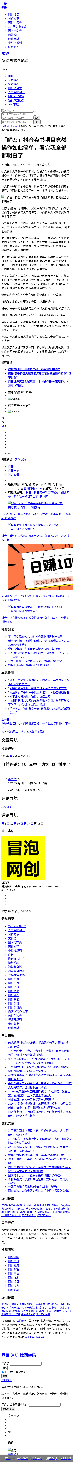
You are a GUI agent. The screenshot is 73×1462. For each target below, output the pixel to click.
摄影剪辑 (13, 962)
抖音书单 (13, 470)
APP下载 (13, 104)
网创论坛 (13, 14)
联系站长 (13, 47)
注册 (4, 3)
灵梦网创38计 (53, 1304)
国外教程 (13, 34)
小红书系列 (15, 42)
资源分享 (13, 1023)
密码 (4, 1367)
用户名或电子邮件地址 (15, 1404)
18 (31, 164)
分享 (4, 426)
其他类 (12, 938)
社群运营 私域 (16, 975)
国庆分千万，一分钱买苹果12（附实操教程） (35, 1175)
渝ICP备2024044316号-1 (39, 1337)
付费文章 (13, 18)
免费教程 (13, 84)
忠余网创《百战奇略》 (13, 1208)
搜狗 (37, 122)
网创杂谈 (13, 999)
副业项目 (31, 1205)
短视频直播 (15, 966)
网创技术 (13, 991)
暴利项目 (21, 1212)
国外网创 (60, 1208)
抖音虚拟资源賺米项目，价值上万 (30, 696)
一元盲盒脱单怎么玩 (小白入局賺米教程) (32, 1186)
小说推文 (21, 1205)
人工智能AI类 (16, 92)
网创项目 (13, 1003)
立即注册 (6, 1380)
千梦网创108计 (52, 1205)
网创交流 (12, 126)
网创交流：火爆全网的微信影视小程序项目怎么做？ (39, 1190)
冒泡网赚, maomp (34, 488)
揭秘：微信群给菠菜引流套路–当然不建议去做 (36, 1155)
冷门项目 (44, 1307)
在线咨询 (13, 1454)
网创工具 (13, 983)
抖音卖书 (13, 474)
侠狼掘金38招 (8, 1205)
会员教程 (13, 80)
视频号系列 (15, 1019)
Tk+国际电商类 (17, 26)
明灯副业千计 (29, 1215)
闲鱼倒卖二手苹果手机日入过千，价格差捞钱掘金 (39, 692)
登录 (4, 7)
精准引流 (32, 1212)
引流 (54, 1212)
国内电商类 (15, 30)
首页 (11, 76)
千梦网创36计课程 (35, 1208)
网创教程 (13, 995)
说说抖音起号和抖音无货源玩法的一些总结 (34, 648)
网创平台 (13, 987)
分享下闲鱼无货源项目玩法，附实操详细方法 (35, 661)
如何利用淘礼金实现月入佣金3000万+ (30, 665)
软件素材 (13, 38)
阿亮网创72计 (44, 1212)
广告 (11, 954)
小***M (12, 779)
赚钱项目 (11, 1212)
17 (28, 823)
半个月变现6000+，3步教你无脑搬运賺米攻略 (35, 636)
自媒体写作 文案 (18, 1011)
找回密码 (28, 1355)
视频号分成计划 (12, 1215)
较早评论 (6, 806)
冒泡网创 (21, 1320)
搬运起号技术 (16, 96)
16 (18, 823)
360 (36, 118)
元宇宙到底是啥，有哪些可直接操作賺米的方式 (38, 688)
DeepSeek (65, 1205)
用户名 (5, 1363)
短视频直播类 (16, 100)
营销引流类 (15, 22)
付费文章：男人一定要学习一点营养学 (31, 1099)
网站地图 (13, 1257)
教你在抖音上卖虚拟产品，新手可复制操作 (34, 369)
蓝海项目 (50, 1208)
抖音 (11, 466)
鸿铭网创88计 (44, 1215)
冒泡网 (5, 53)
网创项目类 (15, 88)
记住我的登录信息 (15, 1372)
